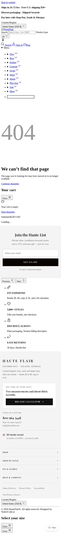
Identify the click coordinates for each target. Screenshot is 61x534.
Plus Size (14, 83)
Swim (12, 70)
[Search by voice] (3, 41)
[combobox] (22, 32)
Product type (42, 32)
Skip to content (8, 2)
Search (4, 32)
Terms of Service (9, 488)
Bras (12, 58)
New (12, 54)
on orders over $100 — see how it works (23, 438)
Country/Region (8, 22)
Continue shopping (10, 183)
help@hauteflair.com (11, 425)
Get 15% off (30, 262)
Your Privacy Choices (11, 495)
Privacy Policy (25, 488)
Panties (13, 62)
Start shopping (8, 212)
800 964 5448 (12, 418)
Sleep (12, 75)
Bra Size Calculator (27, 402)
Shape (12, 79)
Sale (12, 87)
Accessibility (39, 488)
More (12, 91)
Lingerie (13, 66)
